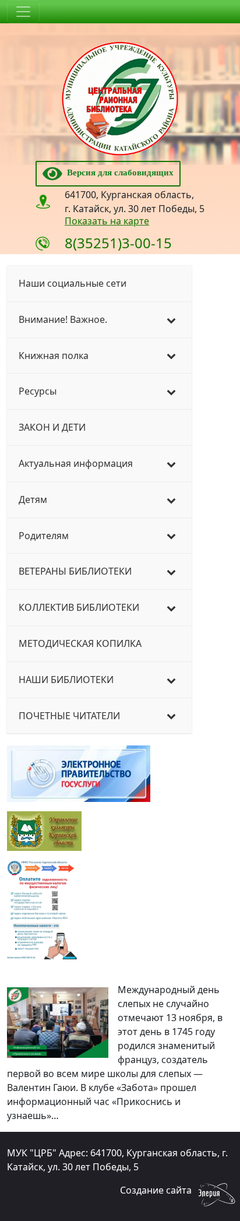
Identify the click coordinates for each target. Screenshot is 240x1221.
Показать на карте (107, 220)
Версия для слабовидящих (118, 172)
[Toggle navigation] (23, 11)
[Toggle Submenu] (171, 319)
